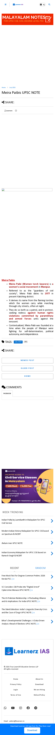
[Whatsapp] (5, 708)
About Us (39, 679)
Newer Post (27, 360)
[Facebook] (28, 708)
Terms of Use (16, 695)
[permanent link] (16, 110)
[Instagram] (20, 708)
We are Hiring (39, 690)
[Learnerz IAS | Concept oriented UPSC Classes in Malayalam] (18, 6)
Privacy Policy (15, 684)
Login (15, 690)
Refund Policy (39, 695)
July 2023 (12, 87)
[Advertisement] (27, 54)
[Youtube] (13, 708)
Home (4, 87)
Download (32, 730)
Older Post (27, 368)
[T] (35, 708)
